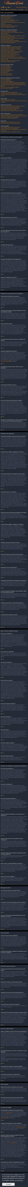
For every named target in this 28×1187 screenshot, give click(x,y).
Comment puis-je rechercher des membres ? (9, 109)
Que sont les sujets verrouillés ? (6, 73)
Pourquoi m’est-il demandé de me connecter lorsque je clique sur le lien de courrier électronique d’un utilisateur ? (13, 42)
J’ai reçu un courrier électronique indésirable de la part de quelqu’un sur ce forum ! (14, 95)
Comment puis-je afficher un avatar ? (7, 39)
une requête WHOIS (13, 1142)
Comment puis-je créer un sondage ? (7, 50)
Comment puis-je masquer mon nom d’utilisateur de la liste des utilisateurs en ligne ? (12, 33)
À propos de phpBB (5, 1117)
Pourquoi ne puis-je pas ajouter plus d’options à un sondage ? (12, 51)
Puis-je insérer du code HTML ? (6, 66)
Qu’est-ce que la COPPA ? (5, 17)
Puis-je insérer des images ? (6, 69)
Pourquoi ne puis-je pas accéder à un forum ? (9, 53)
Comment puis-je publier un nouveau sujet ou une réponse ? (11, 46)
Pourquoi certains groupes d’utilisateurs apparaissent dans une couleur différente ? (13, 85)
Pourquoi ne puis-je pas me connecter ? (8, 21)
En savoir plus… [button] (19, 1180)
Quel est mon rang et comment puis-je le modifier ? (10, 40)
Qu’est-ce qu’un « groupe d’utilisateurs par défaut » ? (10, 87)
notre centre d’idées (21, 1127)
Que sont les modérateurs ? (6, 80)
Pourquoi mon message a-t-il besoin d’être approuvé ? (10, 60)
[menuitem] (9, 7)
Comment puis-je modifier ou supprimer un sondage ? (10, 52)
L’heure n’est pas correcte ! (6, 34)
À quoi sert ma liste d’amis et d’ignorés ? (8, 99)
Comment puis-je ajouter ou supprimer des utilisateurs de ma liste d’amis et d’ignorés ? (14, 101)
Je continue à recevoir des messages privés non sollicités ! (11, 93)
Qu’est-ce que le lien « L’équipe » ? (7, 88)
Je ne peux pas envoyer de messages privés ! (9, 92)
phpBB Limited (9, 1112)
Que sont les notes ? (4, 72)
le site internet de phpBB (6, 361)
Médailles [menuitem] (5, 7)
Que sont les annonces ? (5, 71)
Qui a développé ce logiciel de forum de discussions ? (10, 127)
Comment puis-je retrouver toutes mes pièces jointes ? (11, 123)
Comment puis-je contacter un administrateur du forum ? (11, 131)
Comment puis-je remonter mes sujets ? (8, 61)
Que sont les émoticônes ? (5, 68)
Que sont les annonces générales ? (7, 70)
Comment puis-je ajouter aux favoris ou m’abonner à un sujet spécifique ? (14, 115)
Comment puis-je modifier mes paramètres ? (9, 31)
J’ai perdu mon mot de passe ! (6, 24)
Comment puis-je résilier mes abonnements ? (9, 118)
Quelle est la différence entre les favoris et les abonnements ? (12, 114)
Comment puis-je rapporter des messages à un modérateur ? (12, 57)
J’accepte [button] (8, 1184)
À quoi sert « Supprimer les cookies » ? (8, 27)
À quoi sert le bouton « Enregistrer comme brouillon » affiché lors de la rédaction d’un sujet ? (13, 59)
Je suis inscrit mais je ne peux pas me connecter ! (10, 20)
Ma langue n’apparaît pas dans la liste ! (8, 36)
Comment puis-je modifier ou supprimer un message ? (10, 47)
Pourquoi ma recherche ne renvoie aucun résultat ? (10, 107)
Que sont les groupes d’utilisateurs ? (7, 81)
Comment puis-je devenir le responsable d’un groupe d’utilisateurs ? (13, 83)
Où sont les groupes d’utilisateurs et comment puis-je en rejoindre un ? (13, 82)
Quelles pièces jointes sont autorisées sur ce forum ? (10, 122)
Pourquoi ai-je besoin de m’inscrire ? (7, 16)
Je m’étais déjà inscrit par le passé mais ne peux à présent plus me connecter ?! (13, 23)
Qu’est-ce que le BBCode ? (6, 65)
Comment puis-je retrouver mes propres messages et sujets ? (12, 110)
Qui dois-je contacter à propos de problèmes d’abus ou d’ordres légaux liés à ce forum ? (13, 130)
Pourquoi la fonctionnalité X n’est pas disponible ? (9, 128)
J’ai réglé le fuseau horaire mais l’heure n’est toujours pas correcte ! (13, 35)
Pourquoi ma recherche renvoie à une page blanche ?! (10, 108)
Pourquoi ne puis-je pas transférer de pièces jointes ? (10, 54)
